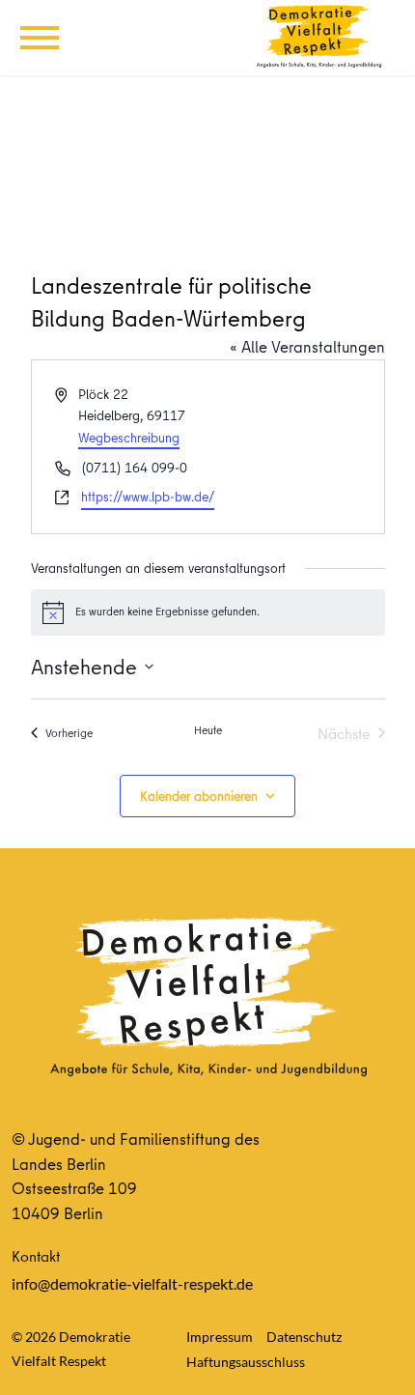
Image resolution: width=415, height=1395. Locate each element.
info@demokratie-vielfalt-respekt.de (132, 1283)
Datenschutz (304, 1336)
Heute (208, 730)
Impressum (219, 1336)
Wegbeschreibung (129, 437)
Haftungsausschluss (245, 1361)
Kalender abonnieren (199, 796)
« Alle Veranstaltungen (307, 346)
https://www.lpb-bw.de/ (147, 496)
